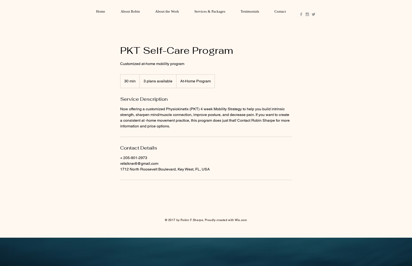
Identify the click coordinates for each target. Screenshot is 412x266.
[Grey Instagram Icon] (307, 14)
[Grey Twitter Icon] (313, 14)
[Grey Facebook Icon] (301, 14)
